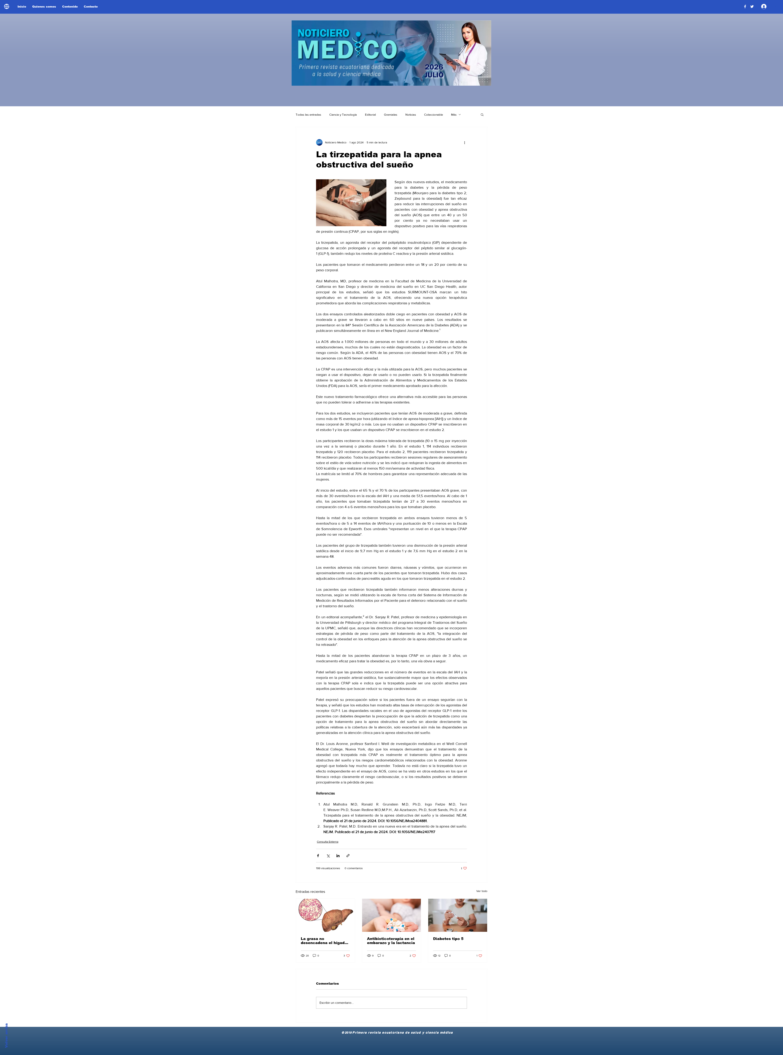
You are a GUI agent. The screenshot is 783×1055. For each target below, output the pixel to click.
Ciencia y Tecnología (343, 114)
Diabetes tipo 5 (448, 939)
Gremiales (390, 114)
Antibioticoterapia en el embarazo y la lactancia (391, 941)
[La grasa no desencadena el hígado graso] (325, 915)
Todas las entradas (308, 114)
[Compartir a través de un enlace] (348, 856)
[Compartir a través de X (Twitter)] (328, 856)
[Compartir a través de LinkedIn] (338, 856)
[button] (482, 114)
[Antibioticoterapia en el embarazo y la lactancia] (391, 915)
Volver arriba (6, 1035)
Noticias (410, 114)
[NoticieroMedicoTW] (752, 6)
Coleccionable (433, 114)
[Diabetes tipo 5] (457, 915)
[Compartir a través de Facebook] (318, 856)
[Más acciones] (464, 142)
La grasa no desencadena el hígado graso (324, 941)
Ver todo (481, 891)
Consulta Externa (327, 841)
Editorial (370, 114)
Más (454, 114)
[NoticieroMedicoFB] (745, 6)
